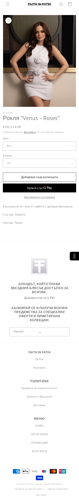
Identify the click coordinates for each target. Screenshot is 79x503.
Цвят (6, 138)
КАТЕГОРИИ (39, 434)
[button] (7, 4)
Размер (7, 155)
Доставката (30, 132)
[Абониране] (39, 332)
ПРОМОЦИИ (39, 442)
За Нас (39, 359)
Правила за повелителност (39, 388)
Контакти (40, 367)
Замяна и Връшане (40, 396)
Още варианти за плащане (39, 197)
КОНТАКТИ (39, 451)
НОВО (39, 425)
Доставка (39, 405)
